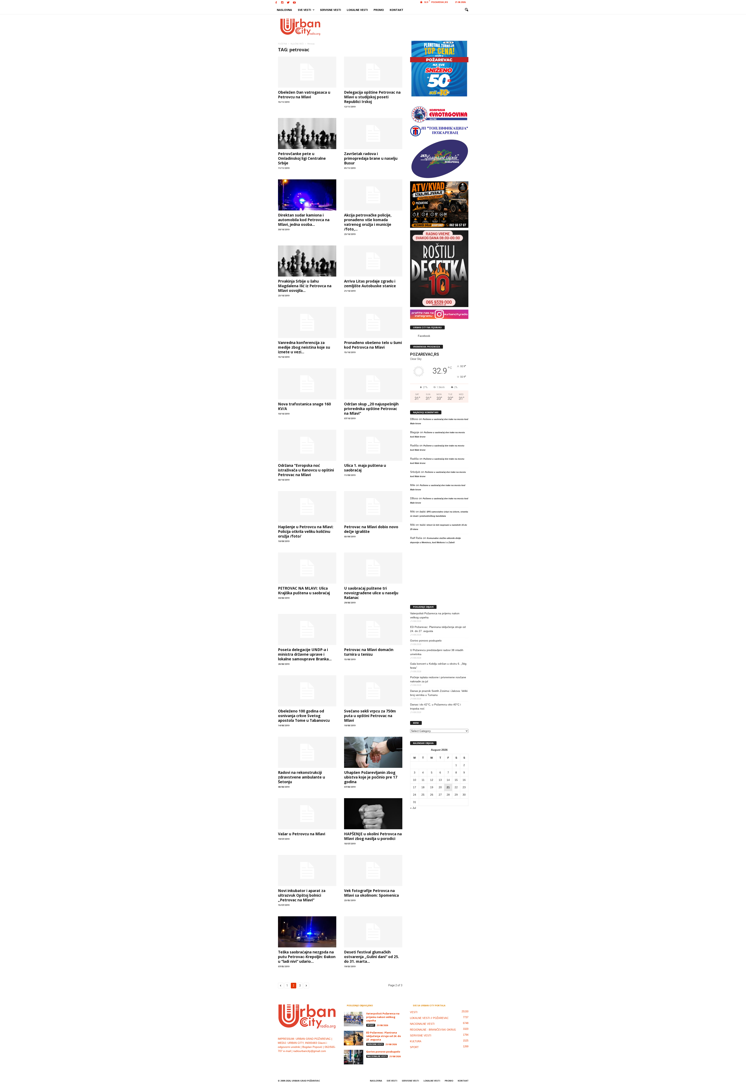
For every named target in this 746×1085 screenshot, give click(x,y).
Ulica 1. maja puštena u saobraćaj (365, 468)
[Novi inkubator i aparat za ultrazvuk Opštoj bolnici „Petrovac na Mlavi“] (307, 870)
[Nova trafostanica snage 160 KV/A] (307, 383)
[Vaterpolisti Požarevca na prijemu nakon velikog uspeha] (353, 1019)
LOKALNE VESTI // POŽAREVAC (429, 1018)
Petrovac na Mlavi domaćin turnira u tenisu (368, 652)
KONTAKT (396, 10)
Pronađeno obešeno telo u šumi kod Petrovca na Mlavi (373, 345)
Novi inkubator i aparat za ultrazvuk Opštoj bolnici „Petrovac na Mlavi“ (301, 895)
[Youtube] (294, 3)
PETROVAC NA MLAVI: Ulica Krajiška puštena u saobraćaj (304, 590)
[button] (466, 10)
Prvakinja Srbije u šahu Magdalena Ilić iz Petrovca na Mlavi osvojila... (304, 286)
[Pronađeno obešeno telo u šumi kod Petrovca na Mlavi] (373, 322)
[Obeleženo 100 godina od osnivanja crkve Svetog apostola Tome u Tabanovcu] (307, 690)
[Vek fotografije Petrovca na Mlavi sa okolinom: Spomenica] (373, 870)
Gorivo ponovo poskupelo (426, 640)
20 (440, 787)
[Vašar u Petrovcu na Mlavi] (307, 813)
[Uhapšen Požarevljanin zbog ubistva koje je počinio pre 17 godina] (373, 752)
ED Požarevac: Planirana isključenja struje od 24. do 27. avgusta (438, 629)
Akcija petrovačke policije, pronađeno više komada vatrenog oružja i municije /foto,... (367, 222)
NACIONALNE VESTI (377, 1056)
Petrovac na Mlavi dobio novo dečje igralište (371, 529)
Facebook (424, 335)
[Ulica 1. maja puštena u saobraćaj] (373, 445)
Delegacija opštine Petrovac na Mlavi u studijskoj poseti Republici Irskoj (372, 97)
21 (448, 787)
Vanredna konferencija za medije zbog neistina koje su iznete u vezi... (304, 347)
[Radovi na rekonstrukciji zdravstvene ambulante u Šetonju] (307, 752)
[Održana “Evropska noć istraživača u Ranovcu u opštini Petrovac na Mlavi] (307, 445)
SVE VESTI (304, 10)
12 (431, 779)
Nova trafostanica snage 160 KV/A (304, 406)
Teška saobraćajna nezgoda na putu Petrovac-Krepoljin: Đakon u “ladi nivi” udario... (307, 957)
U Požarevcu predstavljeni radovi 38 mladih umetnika (436, 652)
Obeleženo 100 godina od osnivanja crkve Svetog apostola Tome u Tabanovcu (304, 716)
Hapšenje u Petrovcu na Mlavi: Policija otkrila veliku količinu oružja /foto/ (305, 531)
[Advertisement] (401, 27)
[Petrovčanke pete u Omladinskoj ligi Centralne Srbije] (307, 133)
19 (431, 787)
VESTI (413, 1012)
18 (422, 787)
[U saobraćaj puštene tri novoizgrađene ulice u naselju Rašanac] (373, 568)
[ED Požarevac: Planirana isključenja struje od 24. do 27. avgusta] (353, 1038)
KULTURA (415, 1041)
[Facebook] (276, 3)
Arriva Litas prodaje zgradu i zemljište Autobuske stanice (370, 283)
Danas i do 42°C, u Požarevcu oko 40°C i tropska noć (435, 706)
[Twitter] (288, 3)
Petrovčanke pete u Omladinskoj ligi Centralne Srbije (302, 158)
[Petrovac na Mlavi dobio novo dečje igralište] (373, 506)
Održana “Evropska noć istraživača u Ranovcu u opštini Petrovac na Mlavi (306, 470)
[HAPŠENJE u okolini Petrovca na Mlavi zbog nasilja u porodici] (373, 813)
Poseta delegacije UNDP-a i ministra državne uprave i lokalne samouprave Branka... (305, 654)
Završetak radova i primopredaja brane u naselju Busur (370, 158)
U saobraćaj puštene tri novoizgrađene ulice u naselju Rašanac (371, 593)
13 (440, 779)
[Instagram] (282, 3)
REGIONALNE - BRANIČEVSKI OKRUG (433, 1029)
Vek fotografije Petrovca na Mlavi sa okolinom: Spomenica (371, 893)
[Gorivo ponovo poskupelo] (353, 1057)
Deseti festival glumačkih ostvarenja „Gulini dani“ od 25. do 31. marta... (371, 957)
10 (414, 779)
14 (448, 779)
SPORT (370, 1025)
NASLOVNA (284, 10)
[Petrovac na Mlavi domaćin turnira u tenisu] (373, 629)
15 (456, 779)
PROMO (379, 10)
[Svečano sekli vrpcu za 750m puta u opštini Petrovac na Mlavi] (373, 690)
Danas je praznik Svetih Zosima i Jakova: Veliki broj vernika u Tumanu (439, 693)
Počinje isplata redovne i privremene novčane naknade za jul (438, 679)
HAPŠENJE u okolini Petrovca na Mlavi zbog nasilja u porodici (373, 836)
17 (414, 787)
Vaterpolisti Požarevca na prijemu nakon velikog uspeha (434, 615)
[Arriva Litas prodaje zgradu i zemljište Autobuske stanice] (373, 261)
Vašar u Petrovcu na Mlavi (301, 833)
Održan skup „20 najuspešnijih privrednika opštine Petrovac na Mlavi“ (371, 409)
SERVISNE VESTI (330, 10)
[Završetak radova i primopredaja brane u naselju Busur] (373, 133)
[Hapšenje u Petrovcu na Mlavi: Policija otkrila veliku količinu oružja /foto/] (307, 506)
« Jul (413, 807)
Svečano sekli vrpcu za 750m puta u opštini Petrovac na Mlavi (370, 716)
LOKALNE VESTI (357, 10)
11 (423, 779)
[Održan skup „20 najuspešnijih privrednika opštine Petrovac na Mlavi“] (373, 383)
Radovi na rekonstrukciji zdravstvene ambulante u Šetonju (301, 777)
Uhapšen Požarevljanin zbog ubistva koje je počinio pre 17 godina (370, 777)
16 (464, 779)
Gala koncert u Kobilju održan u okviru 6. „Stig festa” (438, 665)
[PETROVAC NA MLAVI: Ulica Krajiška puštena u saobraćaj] (307, 568)
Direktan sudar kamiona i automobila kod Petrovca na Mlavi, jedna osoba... (303, 220)
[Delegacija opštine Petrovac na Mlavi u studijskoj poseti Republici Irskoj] (373, 72)
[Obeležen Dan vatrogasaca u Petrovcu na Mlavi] (307, 72)
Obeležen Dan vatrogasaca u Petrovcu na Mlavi (304, 95)
